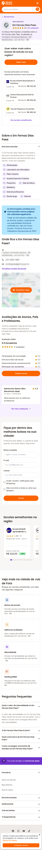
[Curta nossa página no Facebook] (13, 831)
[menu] (37, 3)
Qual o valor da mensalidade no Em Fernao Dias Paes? (18, 706)
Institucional (7, 804)
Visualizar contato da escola (14, 268)
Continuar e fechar (21, 845)
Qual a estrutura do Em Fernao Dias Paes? (18, 738)
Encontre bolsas (9, 797)
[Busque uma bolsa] (37, 9)
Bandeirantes (9, 17)
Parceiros (6, 772)
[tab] (11, 559)
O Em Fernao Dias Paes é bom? (16, 730)
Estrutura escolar (10, 146)
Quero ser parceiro (9, 780)
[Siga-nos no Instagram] (18, 831)
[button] (20, 761)
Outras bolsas (8, 810)
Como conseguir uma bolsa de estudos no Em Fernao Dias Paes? (17, 747)
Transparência (8, 817)
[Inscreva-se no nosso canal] (24, 831)
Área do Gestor (7, 790)
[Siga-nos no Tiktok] (29, 831)
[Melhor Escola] (7, 3)
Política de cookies (10, 840)
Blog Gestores (7, 785)
